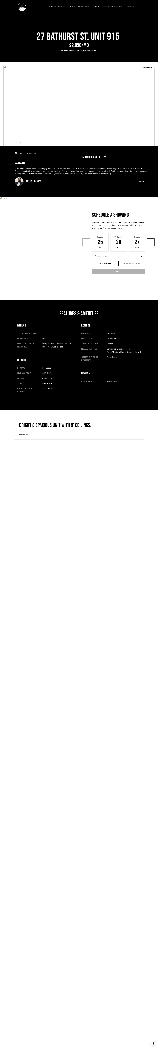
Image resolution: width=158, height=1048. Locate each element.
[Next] (151, 242)
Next (28, 142)
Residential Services (113, 7)
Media (96, 7)
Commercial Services (79, 7)
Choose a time (101, 256)
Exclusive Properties (56, 7)
